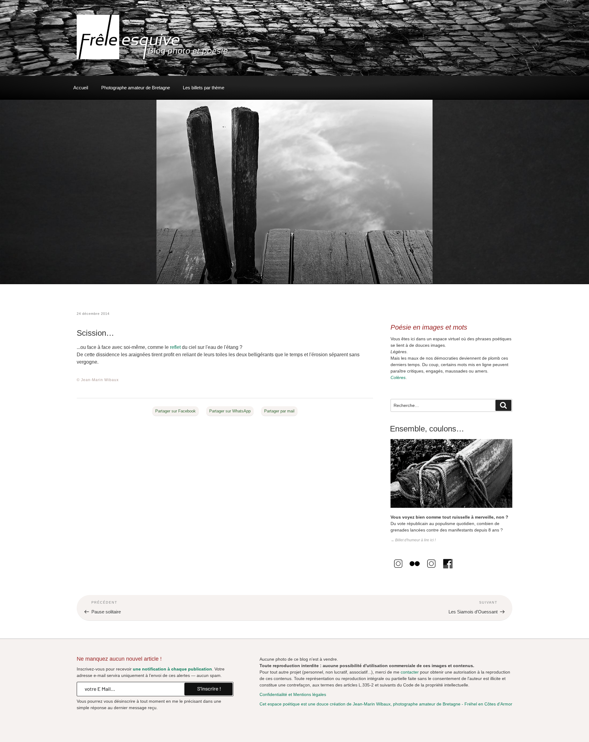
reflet (175, 347)
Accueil (80, 87)
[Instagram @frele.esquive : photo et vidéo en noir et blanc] (398, 569)
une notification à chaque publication (172, 669)
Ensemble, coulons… (427, 428)
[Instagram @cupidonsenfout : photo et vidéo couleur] (431, 569)
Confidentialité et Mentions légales (293, 694)
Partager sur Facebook (175, 411)
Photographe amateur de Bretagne (135, 87)
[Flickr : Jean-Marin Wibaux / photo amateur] (414, 569)
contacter (410, 672)
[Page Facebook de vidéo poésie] (448, 569)
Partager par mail (279, 411)
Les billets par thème (203, 87)
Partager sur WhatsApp (230, 411)
